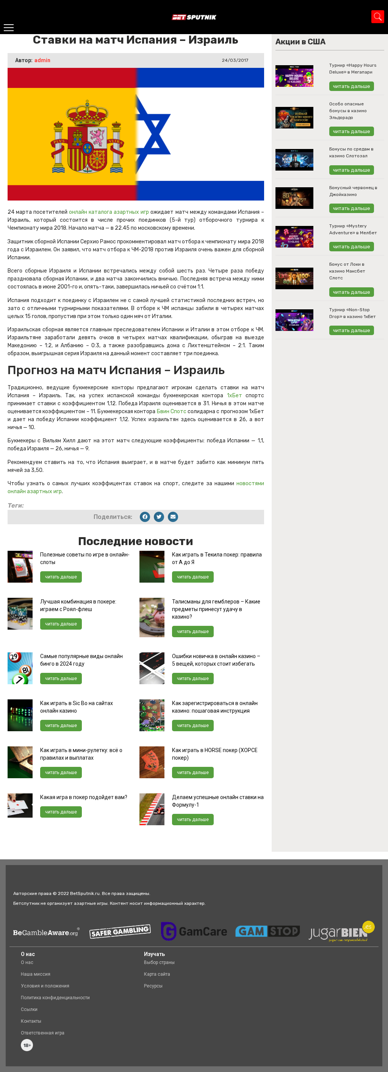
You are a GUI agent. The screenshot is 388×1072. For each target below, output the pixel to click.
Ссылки (29, 1009)
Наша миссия (35, 974)
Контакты (31, 1021)
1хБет (236, 395)
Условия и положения (45, 986)
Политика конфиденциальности (55, 997)
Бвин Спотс (172, 411)
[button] (145, 517)
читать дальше (61, 577)
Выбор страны (159, 962)
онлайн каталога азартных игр (108, 212)
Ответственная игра (42, 1033)
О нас (27, 962)
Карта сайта (157, 974)
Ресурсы (153, 986)
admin (42, 60)
